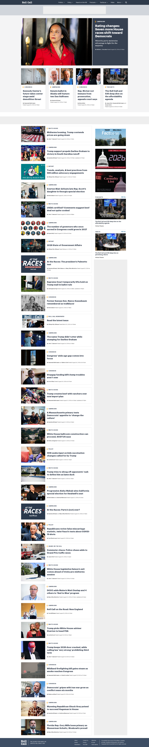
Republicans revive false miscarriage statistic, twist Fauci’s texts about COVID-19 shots (68, 531)
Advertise (93, 740)
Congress (28, 87)
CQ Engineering (52, 288)
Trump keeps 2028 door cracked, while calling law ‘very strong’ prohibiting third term (68, 650)
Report (51, 166)
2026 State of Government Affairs (64, 245)
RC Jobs (93, 742)
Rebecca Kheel (52, 694)
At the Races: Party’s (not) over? (63, 510)
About (75, 740)
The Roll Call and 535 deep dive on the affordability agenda (108, 222)
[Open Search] (126, 2)
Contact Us (85, 740)
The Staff (85, 744)
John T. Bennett (52, 139)
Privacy (84, 742)
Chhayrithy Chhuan (53, 176)
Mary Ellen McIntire (71, 268)
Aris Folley (51, 381)
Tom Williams (52, 613)
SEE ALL (123, 197)
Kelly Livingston (52, 440)
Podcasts (110, 87)
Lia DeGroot (51, 459)
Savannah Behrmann (29, 103)
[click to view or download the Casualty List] (110, 182)
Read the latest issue (57, 320)
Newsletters (77, 744)
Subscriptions (94, 744)
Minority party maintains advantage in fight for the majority (106, 43)
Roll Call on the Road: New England (65, 609)
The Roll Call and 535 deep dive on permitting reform (106, 254)
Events (76, 742)
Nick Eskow (51, 195)
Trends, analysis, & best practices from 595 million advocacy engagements (67, 171)
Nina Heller (82, 103)
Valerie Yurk (65, 362)
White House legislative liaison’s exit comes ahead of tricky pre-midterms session (66, 572)
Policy (50, 449)
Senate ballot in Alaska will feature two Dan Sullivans (59, 94)
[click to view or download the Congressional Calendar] (110, 159)
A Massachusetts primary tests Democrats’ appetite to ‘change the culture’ (65, 415)
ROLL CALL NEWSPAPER (56, 316)
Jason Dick (109, 103)
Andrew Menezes (61, 497)
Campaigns (101, 21)
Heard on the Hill (55, 546)
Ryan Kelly (51, 233)
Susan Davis (108, 104)
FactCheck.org (52, 538)
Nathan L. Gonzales (102, 49)
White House (53, 128)
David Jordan (65, 675)
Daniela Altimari (56, 100)
